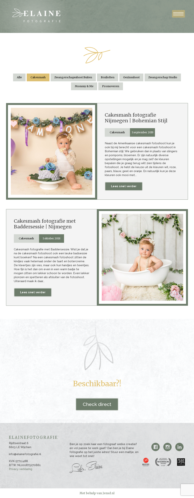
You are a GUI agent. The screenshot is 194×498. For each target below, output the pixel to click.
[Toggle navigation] (178, 14)
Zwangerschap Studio (162, 77)
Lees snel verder (124, 186)
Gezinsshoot (131, 77)
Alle (19, 77)
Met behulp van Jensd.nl (97, 493)
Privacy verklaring (20, 469)
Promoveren (110, 86)
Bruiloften (107, 77)
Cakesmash (38, 77)
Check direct (97, 404)
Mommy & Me (84, 86)
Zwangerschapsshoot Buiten (73, 77)
